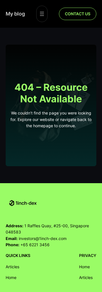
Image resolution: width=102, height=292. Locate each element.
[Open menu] (42, 13)
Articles (12, 266)
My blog (15, 13)
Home (11, 277)
